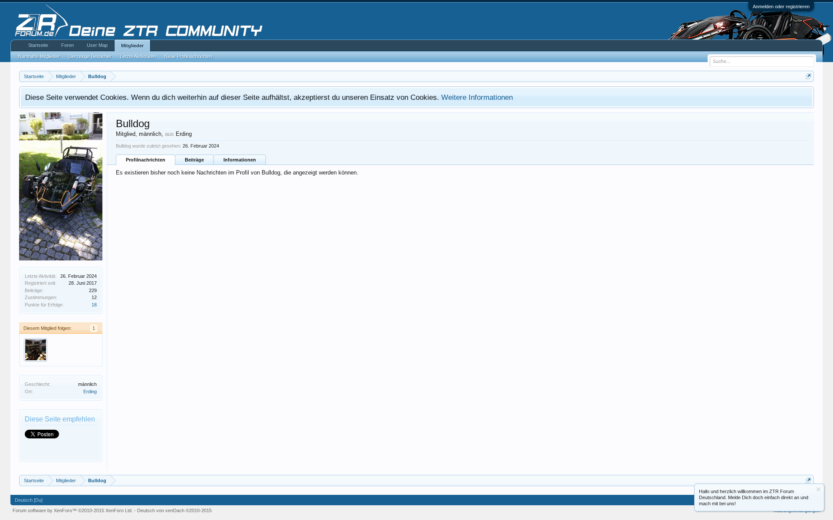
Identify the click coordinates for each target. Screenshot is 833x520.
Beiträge (194, 159)
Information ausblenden (818, 489)
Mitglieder (132, 45)
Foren (67, 45)
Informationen (239, 159)
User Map (97, 45)
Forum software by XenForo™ (73, 510)
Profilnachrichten (145, 159)
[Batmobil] (35, 350)
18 (94, 304)
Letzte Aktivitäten (138, 56)
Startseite (38, 45)
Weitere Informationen (477, 97)
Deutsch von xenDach (174, 510)
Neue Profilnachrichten (188, 56)
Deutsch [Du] (29, 500)
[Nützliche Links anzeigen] (808, 76)
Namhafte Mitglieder (39, 56)
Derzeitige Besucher (90, 56)
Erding (90, 391)
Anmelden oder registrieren (781, 6)
